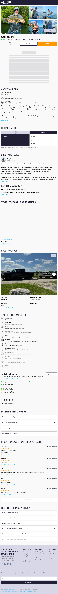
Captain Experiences (10, 589)
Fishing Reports (27, 554)
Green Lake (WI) (7, 243)
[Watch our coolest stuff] (7, 564)
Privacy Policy (15, 591)
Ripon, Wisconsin (8, 239)
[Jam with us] (10, 564)
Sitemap (35, 591)
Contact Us (38, 560)
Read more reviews (29, 499)
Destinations (26, 552)
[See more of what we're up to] (5, 564)
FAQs (36, 558)
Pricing (48, 43)
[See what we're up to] (2, 564)
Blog (50, 558)
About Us (52, 554)
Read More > (5, 120)
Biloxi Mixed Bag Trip (8, 494)
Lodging (25, 560)
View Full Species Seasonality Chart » (12, 379)
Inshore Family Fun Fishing (9, 484)
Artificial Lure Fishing (8, 403)
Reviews (51, 556)
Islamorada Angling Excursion (10, 454)
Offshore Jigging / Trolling (9, 464)
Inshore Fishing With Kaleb (10, 474)
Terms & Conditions (5, 591)
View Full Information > (8, 308)
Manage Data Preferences (26, 591)
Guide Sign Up (39, 552)
